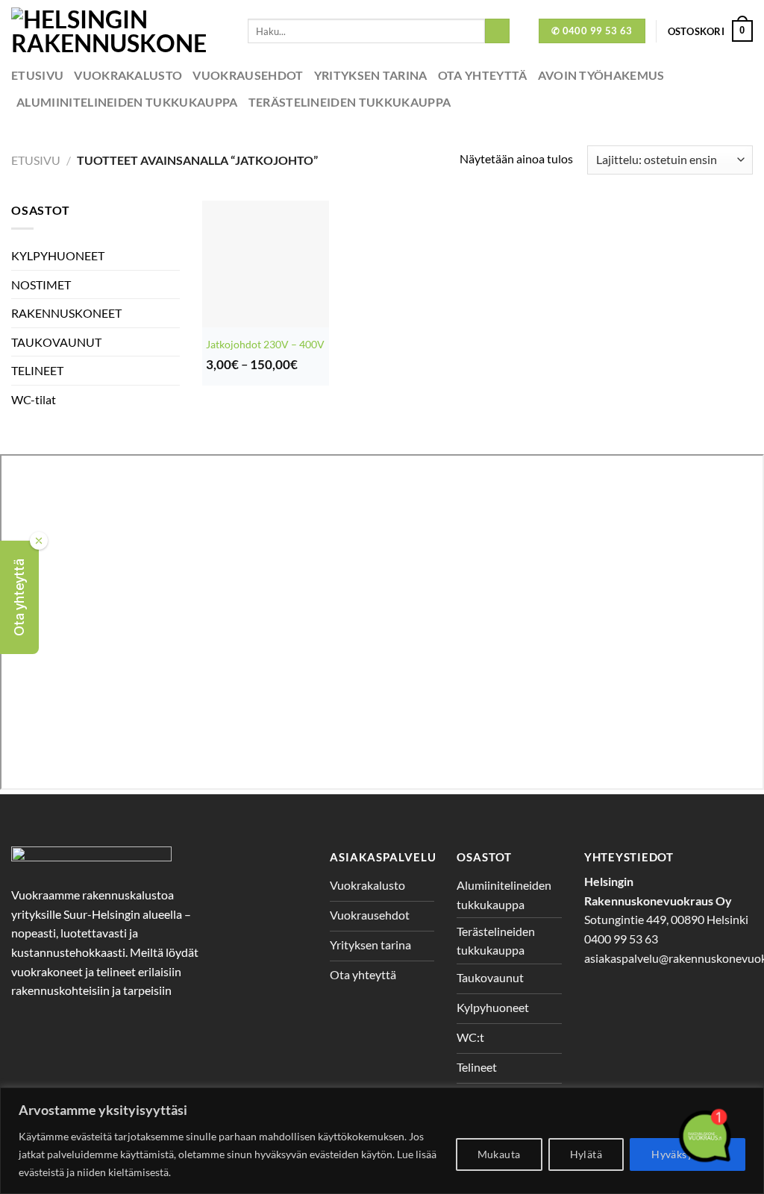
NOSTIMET (41, 284)
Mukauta (499, 1154)
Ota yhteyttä (482, 75)
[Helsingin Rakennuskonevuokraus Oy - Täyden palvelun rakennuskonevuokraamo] (118, 31)
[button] (19, 597)
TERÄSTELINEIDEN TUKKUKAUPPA (349, 102)
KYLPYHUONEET (57, 255)
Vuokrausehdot (247, 75)
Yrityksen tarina (371, 75)
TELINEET (37, 370)
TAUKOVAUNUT (56, 342)
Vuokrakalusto (128, 75)
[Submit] (497, 31)
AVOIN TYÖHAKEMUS (601, 75)
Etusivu (37, 75)
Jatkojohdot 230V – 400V (265, 344)
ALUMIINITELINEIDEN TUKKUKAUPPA (127, 102)
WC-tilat (33, 399)
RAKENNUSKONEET (66, 313)
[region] (382, 1140)
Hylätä (586, 1154)
